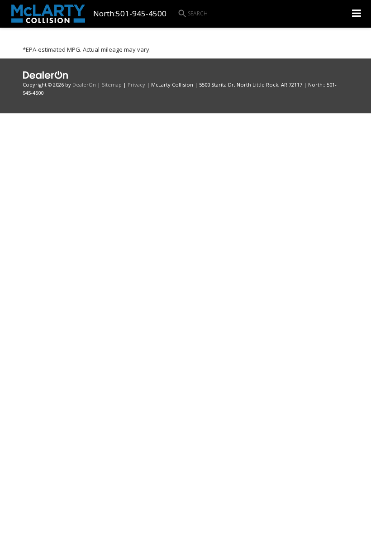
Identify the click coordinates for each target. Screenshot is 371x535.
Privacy (136, 84)
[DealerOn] (46, 74)
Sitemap (112, 84)
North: (104, 13)
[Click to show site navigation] (356, 14)
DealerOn (84, 84)
